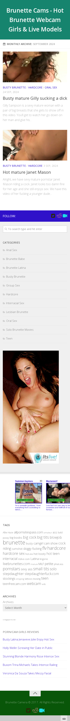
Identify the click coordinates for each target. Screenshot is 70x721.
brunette (14, 542)
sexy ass (26, 569)
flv (44, 548)
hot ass (29, 554)
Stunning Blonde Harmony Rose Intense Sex (31, 656)
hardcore (56, 548)
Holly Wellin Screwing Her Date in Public (27, 648)
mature (34, 564)
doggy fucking (32, 548)
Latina (34, 559)
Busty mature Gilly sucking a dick (35, 98)
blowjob (56, 537)
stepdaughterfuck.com (42, 573)
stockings (9, 578)
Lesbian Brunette (17, 312)
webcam (34, 583)
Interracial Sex (15, 303)
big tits (43, 537)
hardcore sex (14, 553)
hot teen (53, 553)
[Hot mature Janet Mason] (35, 145)
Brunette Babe (15, 259)
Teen (9, 338)
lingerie (44, 559)
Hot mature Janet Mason (27, 172)
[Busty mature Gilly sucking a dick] (35, 67)
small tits (41, 568)
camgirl (38, 543)
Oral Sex (51, 87)
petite (49, 563)
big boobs (16, 537)
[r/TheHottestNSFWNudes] (59, 216)
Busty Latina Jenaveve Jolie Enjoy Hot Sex (28, 639)
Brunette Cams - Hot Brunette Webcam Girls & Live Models (35, 19)
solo (53, 568)
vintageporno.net (9, 619)
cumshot (17, 548)
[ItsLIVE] (65, 216)
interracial (10, 558)
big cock (29, 537)
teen (45, 578)
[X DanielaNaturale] (53, 216)
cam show (51, 543)
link (66, 662)
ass (55, 532)
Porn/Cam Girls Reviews (21, 632)
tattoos (28, 578)
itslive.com (24, 559)
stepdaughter (13, 573)
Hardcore (35, 87)
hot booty (40, 554)
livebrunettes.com (16, 563)
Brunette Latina (16, 268)
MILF (41, 564)
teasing (37, 578)
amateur (48, 532)
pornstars (11, 568)
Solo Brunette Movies (20, 329)
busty (29, 543)
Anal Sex (11, 250)
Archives (8, 602)
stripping (20, 579)
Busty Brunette (14, 87)
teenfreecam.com (14, 584)
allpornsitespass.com (28, 532)
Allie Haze (8, 532)
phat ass (58, 564)
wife (44, 584)
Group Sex (13, 285)
